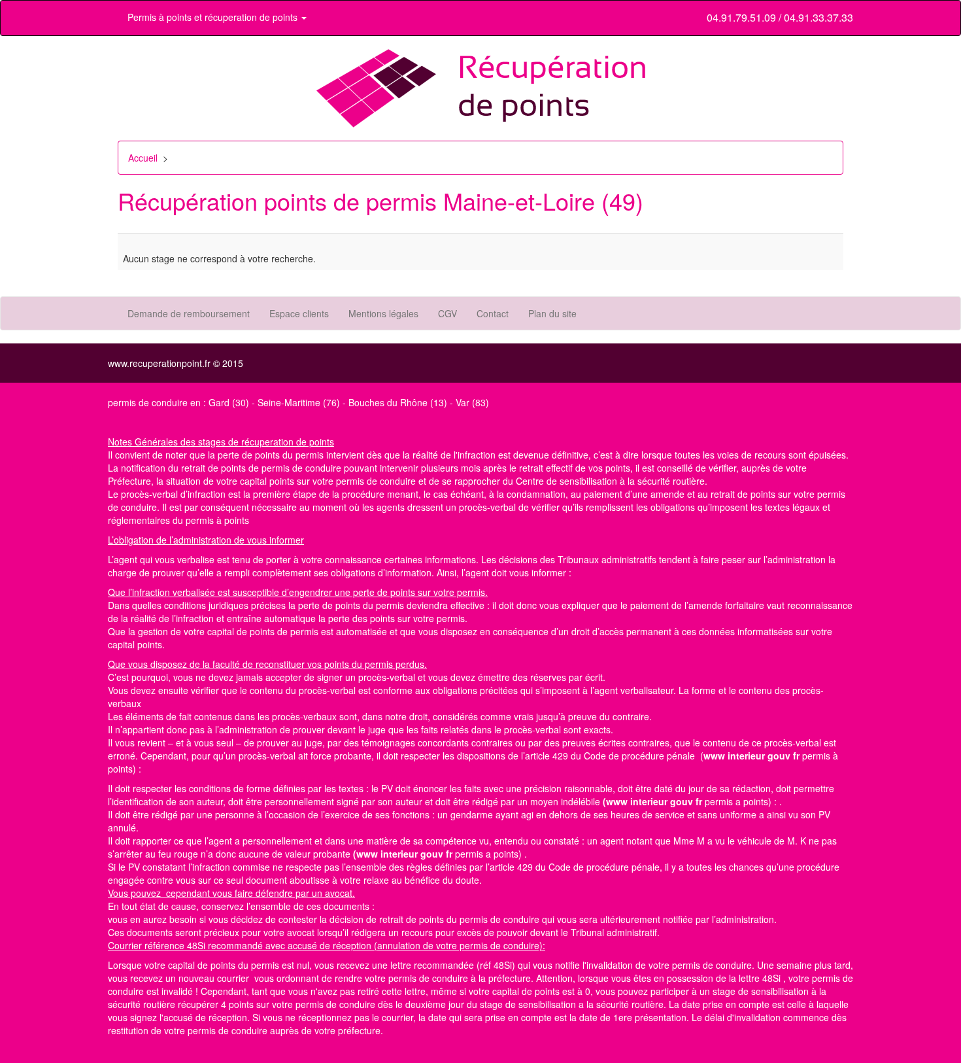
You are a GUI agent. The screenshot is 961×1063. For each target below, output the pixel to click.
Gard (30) (229, 402)
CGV (447, 313)
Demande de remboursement (188, 313)
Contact (493, 313)
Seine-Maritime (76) (299, 402)
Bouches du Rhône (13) (397, 402)
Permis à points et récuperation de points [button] (213, 17)
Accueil (143, 157)
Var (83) (472, 402)
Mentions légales (383, 313)
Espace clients (299, 313)
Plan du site (552, 313)
